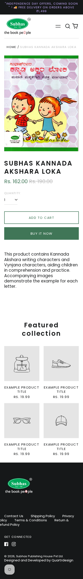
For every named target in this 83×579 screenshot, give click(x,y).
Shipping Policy (43, 516)
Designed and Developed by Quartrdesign (38, 560)
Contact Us (13, 516)
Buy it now (42, 233)
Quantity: (12, 193)
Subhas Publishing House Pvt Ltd (39, 556)
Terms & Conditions (30, 520)
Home (11, 47)
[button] (67, 26)
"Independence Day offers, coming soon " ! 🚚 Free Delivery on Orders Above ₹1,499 (41, 7)
